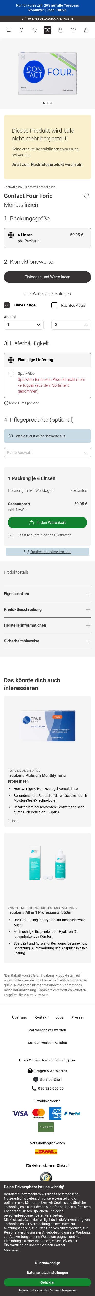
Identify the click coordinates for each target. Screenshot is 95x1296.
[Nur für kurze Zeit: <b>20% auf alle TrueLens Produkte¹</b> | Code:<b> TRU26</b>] (47, 8)
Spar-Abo (26, 373)
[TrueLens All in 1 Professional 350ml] (47, 869)
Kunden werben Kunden (47, 1043)
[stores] (34, 30)
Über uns (19, 1017)
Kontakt (41, 1017)
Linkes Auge (25, 305)
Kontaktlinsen (13, 187)
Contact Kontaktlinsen (40, 187)
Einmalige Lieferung (35, 360)
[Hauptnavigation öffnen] (9, 30)
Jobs (60, 1017)
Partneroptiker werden (47, 1030)
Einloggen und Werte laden (47, 277)
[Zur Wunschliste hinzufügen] (86, 196)
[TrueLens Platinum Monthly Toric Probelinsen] (47, 732)
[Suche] (22, 30)
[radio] (47, 238)
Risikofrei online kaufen (50, 551)
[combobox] (24, 325)
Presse (77, 1017)
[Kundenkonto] (60, 30)
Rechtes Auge (73, 305)
